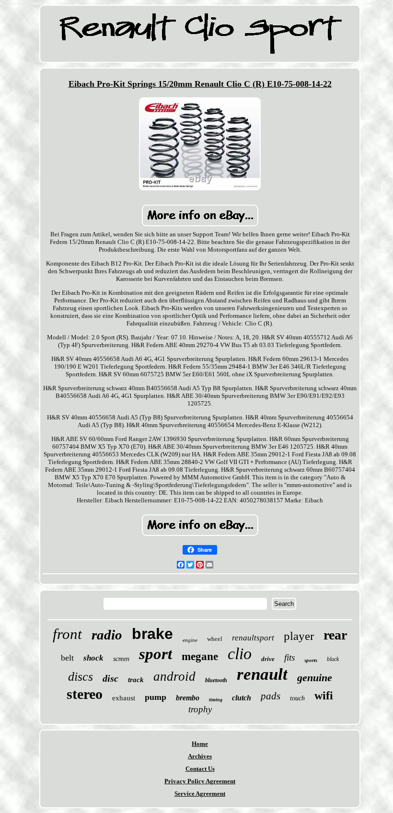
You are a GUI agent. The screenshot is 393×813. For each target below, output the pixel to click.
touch (297, 698)
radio (107, 634)
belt (67, 657)
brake (152, 633)
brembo (187, 698)
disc (110, 678)
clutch (241, 698)
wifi (323, 695)
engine (190, 640)
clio (240, 653)
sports (310, 660)
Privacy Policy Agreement (199, 781)
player (299, 635)
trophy (200, 709)
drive (268, 658)
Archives (200, 756)
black (333, 659)
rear (335, 634)
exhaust (123, 698)
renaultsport (253, 637)
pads (270, 696)
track (136, 680)
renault (262, 674)
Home (200, 743)
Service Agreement (199, 793)
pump (155, 697)
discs (80, 677)
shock (93, 657)
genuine (314, 678)
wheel (214, 638)
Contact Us (200, 768)
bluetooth (216, 680)
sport (155, 653)
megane (200, 656)
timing (215, 699)
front (67, 634)
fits (289, 657)
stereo (85, 694)
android (174, 676)
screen (121, 658)
